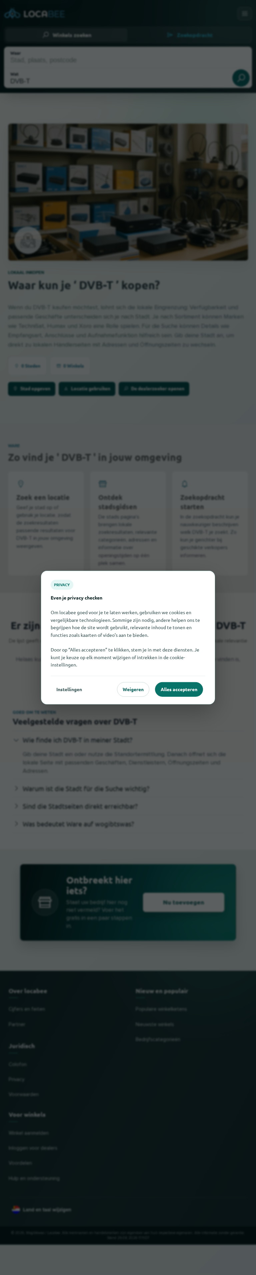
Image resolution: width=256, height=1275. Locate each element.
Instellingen (69, 689)
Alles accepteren (179, 689)
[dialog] (128, 637)
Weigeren (133, 689)
